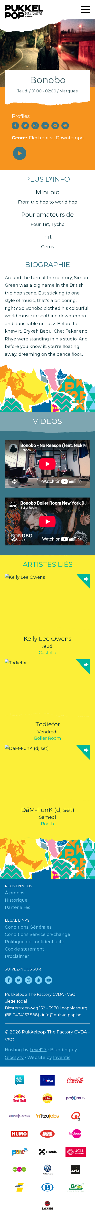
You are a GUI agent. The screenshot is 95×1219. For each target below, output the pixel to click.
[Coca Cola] (75, 1080)
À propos (14, 893)
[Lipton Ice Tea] (47, 1098)
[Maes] (47, 1080)
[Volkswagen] (47, 1169)
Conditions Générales (28, 927)
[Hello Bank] (19, 1080)
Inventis (61, 1057)
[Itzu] (47, 1116)
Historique (16, 900)
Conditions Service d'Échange (37, 934)
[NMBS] (47, 1187)
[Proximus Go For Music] (19, 1116)
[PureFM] (19, 1152)
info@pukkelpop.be (61, 1015)
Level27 (38, 1049)
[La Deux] (75, 1134)
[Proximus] (75, 1098)
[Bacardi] (47, 1205)
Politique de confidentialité (34, 941)
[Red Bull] (19, 1098)
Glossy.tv (14, 1057)
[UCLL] (75, 1152)
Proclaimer (17, 956)
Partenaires (17, 907)
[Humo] (19, 1134)
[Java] (75, 1169)
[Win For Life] (19, 1169)
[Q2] (75, 1116)
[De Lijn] (19, 1187)
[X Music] (47, 1152)
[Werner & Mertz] (75, 1187)
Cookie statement (24, 949)
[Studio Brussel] (47, 1134)
